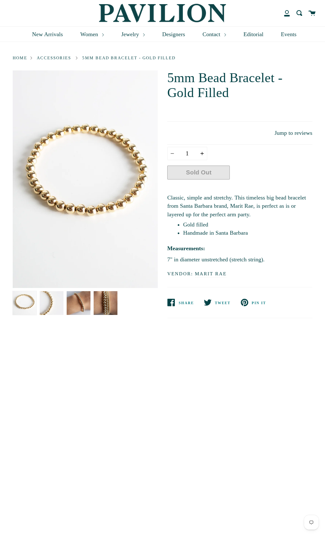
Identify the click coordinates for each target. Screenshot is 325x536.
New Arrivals (47, 34)
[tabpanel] (85, 179)
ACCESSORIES (54, 58)
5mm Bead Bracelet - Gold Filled (129, 58)
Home (20, 58)
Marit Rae (211, 273)
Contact (212, 34)
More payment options (271, 187)
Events (288, 34)
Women (90, 34)
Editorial (253, 34)
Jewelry (131, 34)
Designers (173, 34)
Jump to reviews (293, 133)
